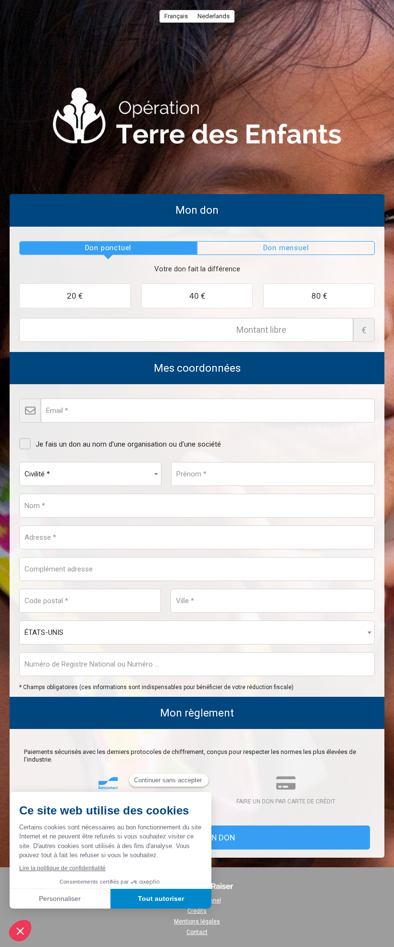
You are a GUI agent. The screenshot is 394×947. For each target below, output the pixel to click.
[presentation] (108, 248)
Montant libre (364, 330)
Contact (197, 932)
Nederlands (213, 16)
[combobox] (90, 474)
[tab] (108, 248)
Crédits (197, 911)
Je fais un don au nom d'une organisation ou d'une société (128, 444)
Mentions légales (197, 921)
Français (176, 16)
